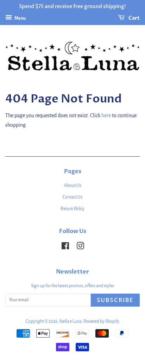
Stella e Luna (70, 321)
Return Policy (72, 208)
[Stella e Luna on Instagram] (80, 247)
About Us (72, 185)
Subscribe (115, 300)
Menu (20, 18)
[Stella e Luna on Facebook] (65, 247)
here (106, 115)
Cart (133, 18)
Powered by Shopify (101, 321)
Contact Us (72, 197)
